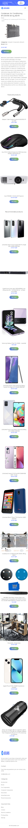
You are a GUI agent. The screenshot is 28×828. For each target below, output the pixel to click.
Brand (2, 784)
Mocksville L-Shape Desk (14, 643)
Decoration (4, 792)
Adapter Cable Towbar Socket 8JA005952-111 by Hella (14, 120)
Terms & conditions (6, 812)
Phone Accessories (6, 798)
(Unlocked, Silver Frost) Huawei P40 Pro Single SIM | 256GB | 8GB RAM (14, 245)
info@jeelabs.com (5, 774)
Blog (2, 807)
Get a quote (21, 3)
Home (2, 18)
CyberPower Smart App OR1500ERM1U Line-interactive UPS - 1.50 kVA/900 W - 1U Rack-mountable (14, 290)
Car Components (5, 787)
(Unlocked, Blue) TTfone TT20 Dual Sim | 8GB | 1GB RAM (14, 518)
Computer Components (13, 42)
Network (22, 42)
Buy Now (6, 51)
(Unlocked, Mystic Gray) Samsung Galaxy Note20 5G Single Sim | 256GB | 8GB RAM (14, 386)
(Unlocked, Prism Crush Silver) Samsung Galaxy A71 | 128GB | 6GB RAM (14, 430)
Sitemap (3, 817)
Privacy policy (4, 815)
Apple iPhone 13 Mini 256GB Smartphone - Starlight (14, 686)
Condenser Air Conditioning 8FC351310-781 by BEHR (14, 554)
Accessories (4, 782)
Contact (3, 810)
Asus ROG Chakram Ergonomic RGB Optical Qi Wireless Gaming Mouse (14, 152)
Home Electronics (5, 795)
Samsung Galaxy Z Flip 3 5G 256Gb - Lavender (14, 343)
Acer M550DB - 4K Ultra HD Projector (14, 196)
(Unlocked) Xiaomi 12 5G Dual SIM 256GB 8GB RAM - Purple (14, 474)
